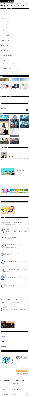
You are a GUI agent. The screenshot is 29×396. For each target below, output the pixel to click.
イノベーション (2, 279)
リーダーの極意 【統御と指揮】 (13, 88)
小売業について (2, 301)
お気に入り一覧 (8, 4)
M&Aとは (2, 255)
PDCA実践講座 (21, 209)
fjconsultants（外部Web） (25, 4)
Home (1, 389)
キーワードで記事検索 (3, 108)
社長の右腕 (2, 230)
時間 (1, 286)
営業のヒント (2, 246)
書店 (1, 308)
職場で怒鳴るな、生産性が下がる (4, 88)
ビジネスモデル (2, 236)
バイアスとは (2, 270)
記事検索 (4, 4)
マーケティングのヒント (3, 239)
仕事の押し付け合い (2, 134)
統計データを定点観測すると (4, 284)
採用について (2, 263)
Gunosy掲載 (12, 4)
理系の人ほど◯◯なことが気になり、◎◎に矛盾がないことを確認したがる (24, 89)
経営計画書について (3, 276)
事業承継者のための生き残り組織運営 (5, 18)
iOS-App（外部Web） (19, 4)
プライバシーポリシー (3, 346)
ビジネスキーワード (3, 252)
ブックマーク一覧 (10, 68)
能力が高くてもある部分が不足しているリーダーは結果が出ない (4, 82)
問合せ (15, 4)
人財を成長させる (3, 260)
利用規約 (21, 374)
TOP (10, 5)
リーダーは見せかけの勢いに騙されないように (24, 82)
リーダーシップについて (3, 223)
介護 (1, 310)
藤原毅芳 (9, 156)
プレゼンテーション (3, 268)
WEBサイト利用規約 (3, 336)
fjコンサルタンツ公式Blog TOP (14, 383)
